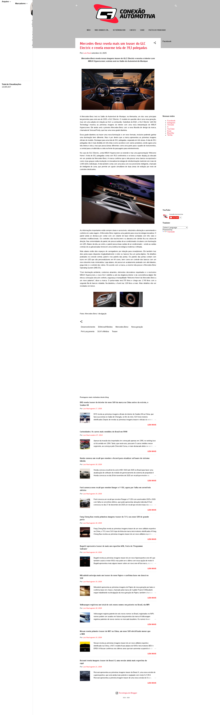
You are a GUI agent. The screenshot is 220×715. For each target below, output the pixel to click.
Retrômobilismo (119, 30)
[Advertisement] (170, 172)
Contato (133, 30)
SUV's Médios (103, 331)
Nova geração (137, 327)
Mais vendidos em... (102, 30)
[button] (154, 43)
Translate (171, 232)
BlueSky (170, 133)
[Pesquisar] (176, 6)
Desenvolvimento (88, 327)
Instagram (171, 123)
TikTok (169, 135)
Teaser (114, 331)
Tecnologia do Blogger (127, 693)
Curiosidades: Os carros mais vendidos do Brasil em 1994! (103, 432)
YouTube (171, 129)
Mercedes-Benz (122, 327)
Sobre (142, 30)
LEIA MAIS (152, 425)
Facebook (171, 121)
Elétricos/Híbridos (105, 327)
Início (89, 30)
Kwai (169, 131)
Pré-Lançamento (87, 331)
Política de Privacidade (157, 30)
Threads (170, 125)
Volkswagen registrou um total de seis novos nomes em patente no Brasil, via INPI (114, 605)
